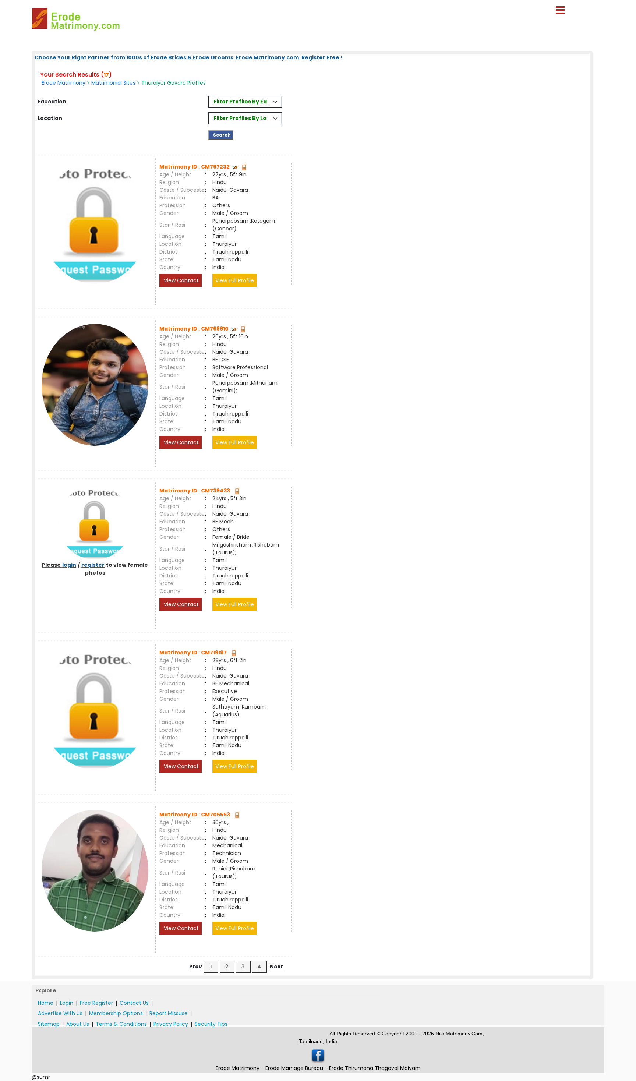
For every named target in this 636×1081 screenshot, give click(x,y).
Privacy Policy (170, 1024)
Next (276, 966)
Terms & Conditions (121, 1024)
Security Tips (211, 1024)
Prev (195, 966)
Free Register (96, 1003)
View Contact (180, 280)
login (69, 565)
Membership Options (116, 1013)
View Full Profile (234, 280)
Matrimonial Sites (113, 82)
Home (45, 1003)
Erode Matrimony (63, 82)
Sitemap (49, 1024)
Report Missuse (168, 1013)
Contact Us (134, 1003)
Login (66, 1003)
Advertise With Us (60, 1013)
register (93, 565)
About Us (77, 1024)
